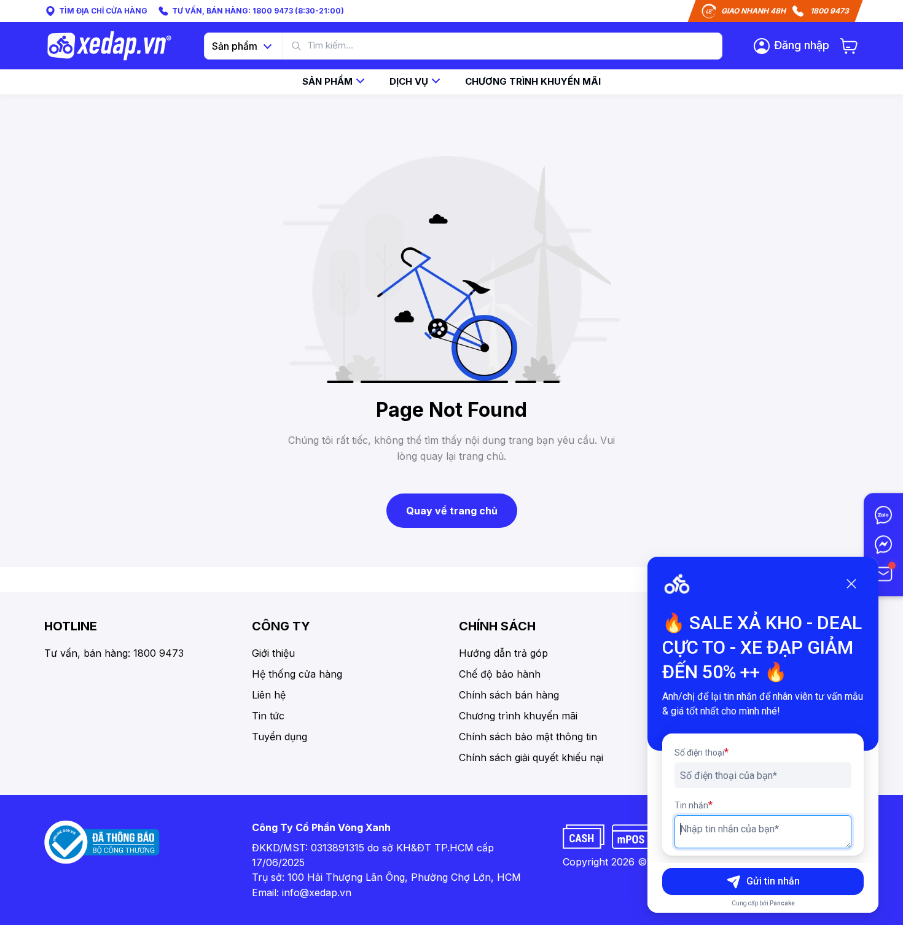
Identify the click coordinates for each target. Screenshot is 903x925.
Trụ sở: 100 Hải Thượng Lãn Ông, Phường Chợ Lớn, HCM (386, 877)
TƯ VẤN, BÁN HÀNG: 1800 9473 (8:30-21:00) (258, 10)
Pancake (782, 903)
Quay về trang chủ (452, 511)
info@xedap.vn (316, 892)
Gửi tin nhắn (773, 881)
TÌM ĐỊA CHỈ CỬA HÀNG (103, 10)
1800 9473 (829, 10)
